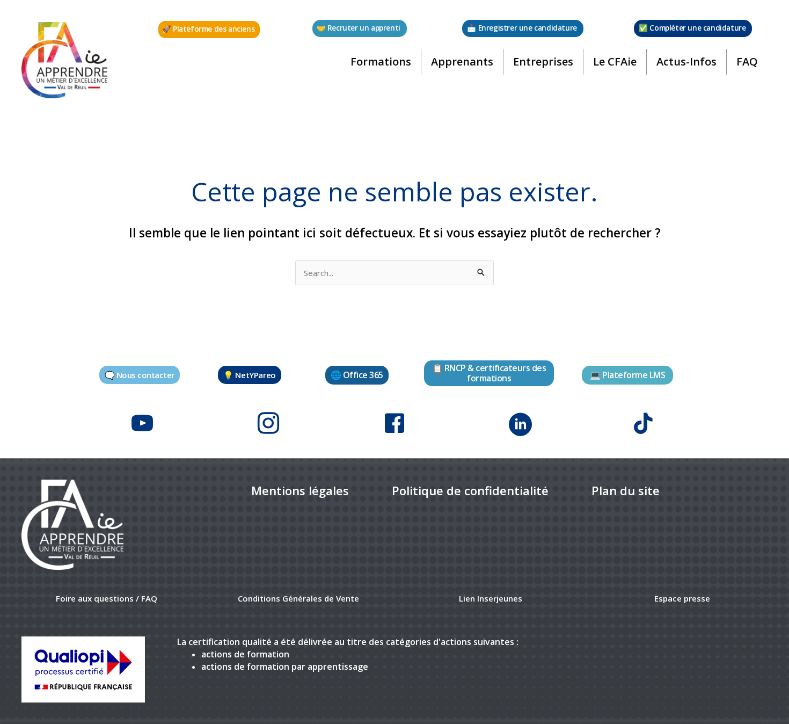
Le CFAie (615, 61)
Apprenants (462, 61)
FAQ (747, 61)
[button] (209, 29)
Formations (380, 61)
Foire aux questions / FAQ (106, 598)
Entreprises (543, 61)
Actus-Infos (686, 61)
